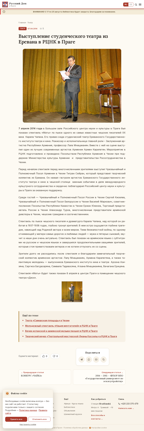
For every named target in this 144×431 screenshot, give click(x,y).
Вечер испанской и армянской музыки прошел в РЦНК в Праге (61, 331)
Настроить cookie (28, 424)
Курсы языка (77, 403)
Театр (30, 23)
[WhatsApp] (89, 359)
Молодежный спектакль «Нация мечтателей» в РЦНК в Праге (61, 325)
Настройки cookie (98, 428)
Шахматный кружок (73, 414)
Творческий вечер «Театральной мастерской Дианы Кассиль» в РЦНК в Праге (71, 336)
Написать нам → (126, 408)
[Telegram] (82, 359)
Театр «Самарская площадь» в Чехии (47, 320)
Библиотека (69, 407)
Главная (22, 23)
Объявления (69, 410)
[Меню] (140, 4)
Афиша (67, 403)
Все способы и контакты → (98, 417)
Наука (53, 410)
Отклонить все (39, 419)
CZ (131, 4)
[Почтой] (96, 359)
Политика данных (28, 410)
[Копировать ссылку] (103, 359)
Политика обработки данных (76, 428)
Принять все (16, 419)
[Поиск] (136, 4)
